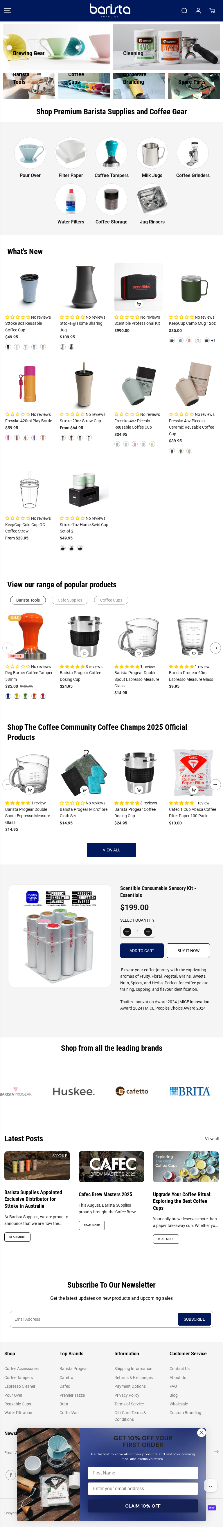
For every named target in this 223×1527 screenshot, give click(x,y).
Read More (17, 1237)
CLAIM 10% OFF (143, 1506)
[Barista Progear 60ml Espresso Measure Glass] (193, 636)
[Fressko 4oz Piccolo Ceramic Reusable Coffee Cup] (193, 384)
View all (112, 850)
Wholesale (179, 1404)
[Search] (184, 10)
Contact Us (180, 1368)
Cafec (65, 1386)
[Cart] (212, 10)
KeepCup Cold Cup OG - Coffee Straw (26, 527)
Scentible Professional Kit (137, 323)
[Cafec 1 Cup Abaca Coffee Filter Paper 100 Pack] (193, 772)
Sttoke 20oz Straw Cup (80, 420)
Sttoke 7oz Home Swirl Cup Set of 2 (84, 527)
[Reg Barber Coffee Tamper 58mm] (29, 636)
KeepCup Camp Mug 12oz (192, 323)
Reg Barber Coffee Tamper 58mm (29, 675)
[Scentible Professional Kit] (138, 287)
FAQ (173, 1386)
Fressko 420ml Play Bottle (28, 420)
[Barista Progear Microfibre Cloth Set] (84, 772)
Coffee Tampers (18, 1377)
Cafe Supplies (70, 600)
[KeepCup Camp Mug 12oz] (193, 287)
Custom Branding (185, 1412)
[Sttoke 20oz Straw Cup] (84, 384)
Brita (64, 1404)
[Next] (215, 648)
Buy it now (188, 950)
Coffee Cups (111, 600)
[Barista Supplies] (110, 10)
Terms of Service (129, 1404)
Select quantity (137, 920)
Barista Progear (74, 1368)
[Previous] (7, 648)
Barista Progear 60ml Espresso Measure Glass (191, 675)
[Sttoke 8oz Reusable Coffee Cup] (29, 287)
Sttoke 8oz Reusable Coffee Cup (23, 326)
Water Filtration (18, 1412)
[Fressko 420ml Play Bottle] (29, 384)
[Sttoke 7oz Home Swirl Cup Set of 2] (84, 488)
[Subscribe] (216, 1452)
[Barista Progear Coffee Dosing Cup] (84, 636)
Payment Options (130, 1386)
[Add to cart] (138, 304)
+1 (213, 340)
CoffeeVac (69, 1412)
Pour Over (13, 1395)
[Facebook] (10, 1475)
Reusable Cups (17, 1404)
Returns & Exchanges (133, 1377)
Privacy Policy (126, 1395)
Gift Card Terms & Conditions (130, 1415)
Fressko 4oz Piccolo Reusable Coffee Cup (133, 423)
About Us (178, 1377)
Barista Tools (28, 600)
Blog (174, 1395)
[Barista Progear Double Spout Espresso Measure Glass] (138, 636)
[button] (7, 10)
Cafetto (66, 1377)
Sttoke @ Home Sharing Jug (81, 326)
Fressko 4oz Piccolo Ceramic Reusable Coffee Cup (191, 427)
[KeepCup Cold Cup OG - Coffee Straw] (29, 488)
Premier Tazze (72, 1395)
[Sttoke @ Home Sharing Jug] (84, 287)
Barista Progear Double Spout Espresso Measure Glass (136, 679)
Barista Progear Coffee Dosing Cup (80, 675)
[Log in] (198, 10)
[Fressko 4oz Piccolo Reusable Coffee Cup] (138, 384)
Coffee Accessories (21, 1368)
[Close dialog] (201, 1432)
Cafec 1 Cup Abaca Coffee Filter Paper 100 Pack (192, 812)
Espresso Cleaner (19, 1386)
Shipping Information (133, 1368)
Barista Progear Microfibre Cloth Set (83, 812)
